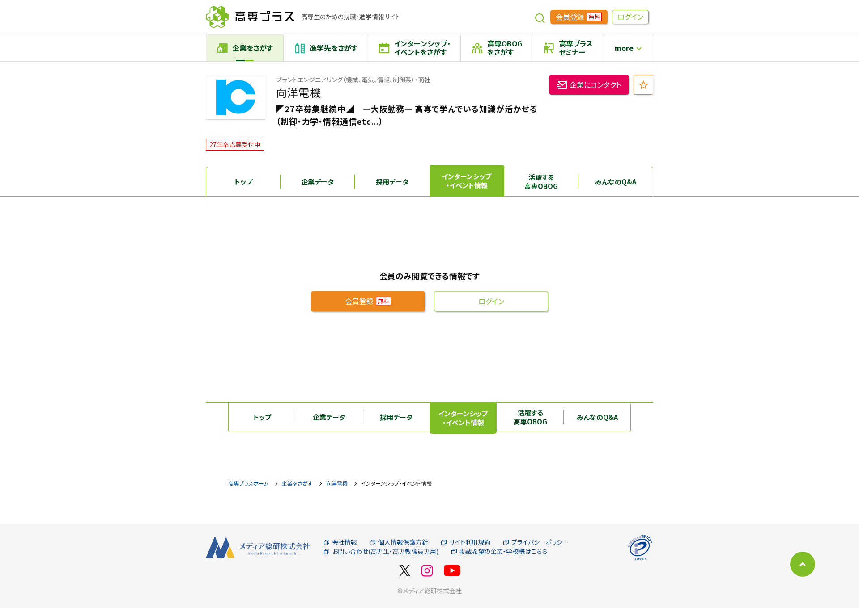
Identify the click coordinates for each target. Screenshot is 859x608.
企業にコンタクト (595, 84)
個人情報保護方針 (403, 542)
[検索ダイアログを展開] (540, 17)
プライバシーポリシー (540, 542)
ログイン (630, 16)
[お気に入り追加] (643, 85)
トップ (243, 181)
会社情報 (344, 542)
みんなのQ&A (615, 181)
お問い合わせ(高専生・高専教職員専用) (385, 551)
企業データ (317, 181)
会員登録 (578, 16)
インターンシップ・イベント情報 (466, 181)
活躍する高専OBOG (541, 181)
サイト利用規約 (469, 542)
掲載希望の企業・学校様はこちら (503, 551)
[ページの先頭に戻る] (802, 564)
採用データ (392, 181)
